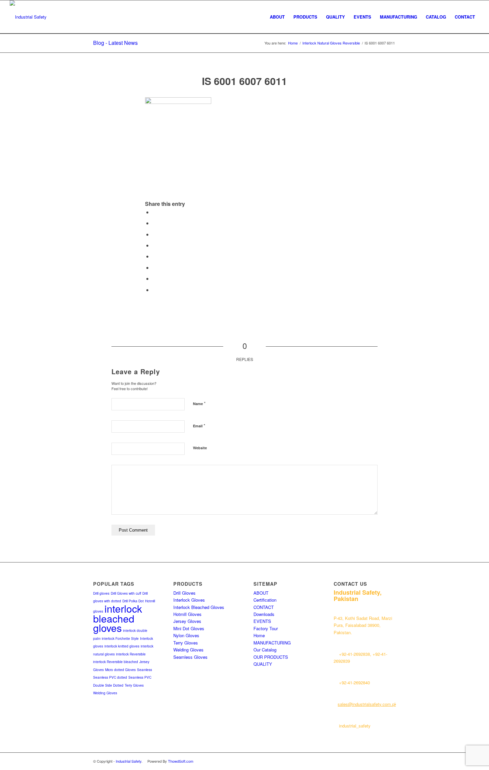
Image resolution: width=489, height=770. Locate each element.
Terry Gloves (134, 685)
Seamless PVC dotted (110, 677)
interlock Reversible (131, 654)
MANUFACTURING (272, 643)
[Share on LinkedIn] (154, 245)
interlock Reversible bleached (115, 661)
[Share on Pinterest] (154, 234)
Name (199, 403)
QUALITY (262, 664)
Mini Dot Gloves (188, 628)
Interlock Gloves (189, 600)
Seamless (144, 669)
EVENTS (262, 621)
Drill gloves (101, 593)
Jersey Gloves (187, 621)
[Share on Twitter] (154, 222)
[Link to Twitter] (371, 761)
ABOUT (260, 593)
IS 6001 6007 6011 (244, 81)
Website (200, 447)
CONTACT (263, 607)
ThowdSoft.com (180, 761)
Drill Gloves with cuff (126, 593)
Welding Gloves (105, 693)
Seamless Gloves (190, 657)
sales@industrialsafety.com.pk (367, 704)
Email (199, 425)
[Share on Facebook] (154, 212)
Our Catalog (264, 649)
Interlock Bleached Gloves (198, 607)
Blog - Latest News (115, 42)
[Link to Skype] (391, 761)
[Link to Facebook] (381, 761)
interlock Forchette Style (120, 638)
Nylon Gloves (186, 635)
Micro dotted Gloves (120, 669)
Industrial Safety (128, 761)
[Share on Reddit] (154, 278)
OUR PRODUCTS (270, 657)
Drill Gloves (184, 593)
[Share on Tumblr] (154, 256)
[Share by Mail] (154, 289)
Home (259, 635)
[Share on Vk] (154, 267)
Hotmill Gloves (187, 614)
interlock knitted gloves (121, 646)
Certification (264, 600)
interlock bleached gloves (117, 618)
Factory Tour (265, 628)
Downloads (263, 614)
